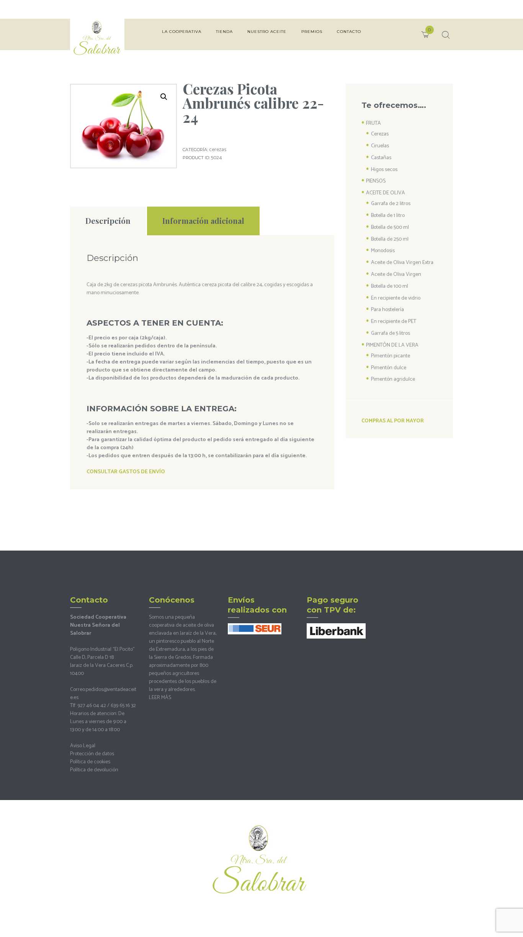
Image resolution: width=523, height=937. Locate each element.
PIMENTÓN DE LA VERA (392, 345)
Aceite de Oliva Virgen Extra (402, 262)
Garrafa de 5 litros (390, 333)
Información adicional (203, 220)
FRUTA (373, 123)
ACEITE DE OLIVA (385, 193)
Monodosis (383, 250)
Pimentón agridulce (393, 379)
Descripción (108, 220)
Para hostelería (387, 309)
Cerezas (217, 149)
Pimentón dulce (388, 367)
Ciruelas (380, 146)
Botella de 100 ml (389, 286)
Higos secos (384, 169)
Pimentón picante (390, 356)
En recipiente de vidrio (395, 298)
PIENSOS (376, 181)
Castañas (381, 157)
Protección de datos (92, 754)
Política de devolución (94, 770)
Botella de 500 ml (390, 227)
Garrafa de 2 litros (390, 203)
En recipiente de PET (393, 321)
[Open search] (445, 35)
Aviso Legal (82, 745)
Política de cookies (90, 762)
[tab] (108, 221)
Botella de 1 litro (388, 215)
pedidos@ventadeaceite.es (103, 693)
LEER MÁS (160, 697)
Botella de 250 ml (390, 239)
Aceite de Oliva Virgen (396, 274)
